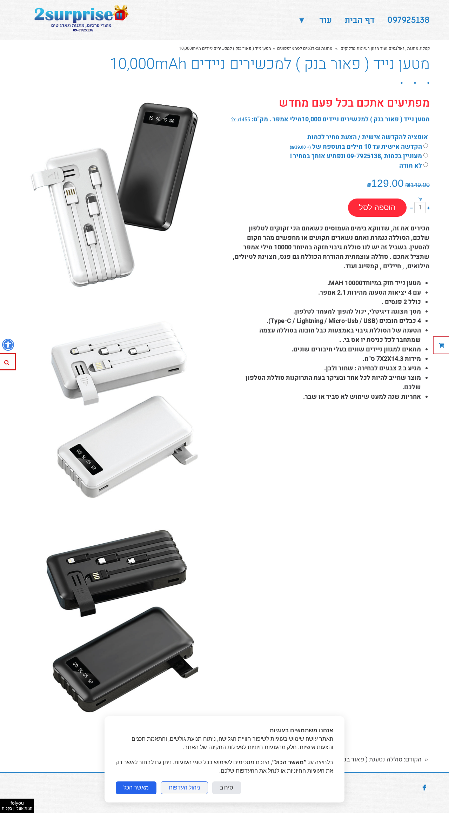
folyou (17, 805)
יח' (420, 199)
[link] (79, 20)
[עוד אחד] (428, 207)
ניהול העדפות (184, 788)
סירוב (226, 788)
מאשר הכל (136, 788)
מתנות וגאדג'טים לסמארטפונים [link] (305, 48)
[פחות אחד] (411, 207)
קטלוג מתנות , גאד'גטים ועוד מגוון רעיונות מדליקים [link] (385, 48)
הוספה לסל (377, 207)
